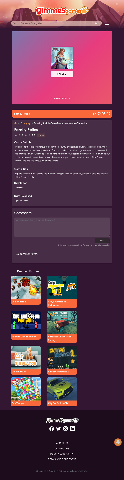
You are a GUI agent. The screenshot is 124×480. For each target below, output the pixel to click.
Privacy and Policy (62, 454)
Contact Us (62, 448)
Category (25, 123)
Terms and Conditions (62, 459)
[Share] (104, 114)
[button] (117, 442)
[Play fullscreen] (108, 114)
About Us (62, 443)
